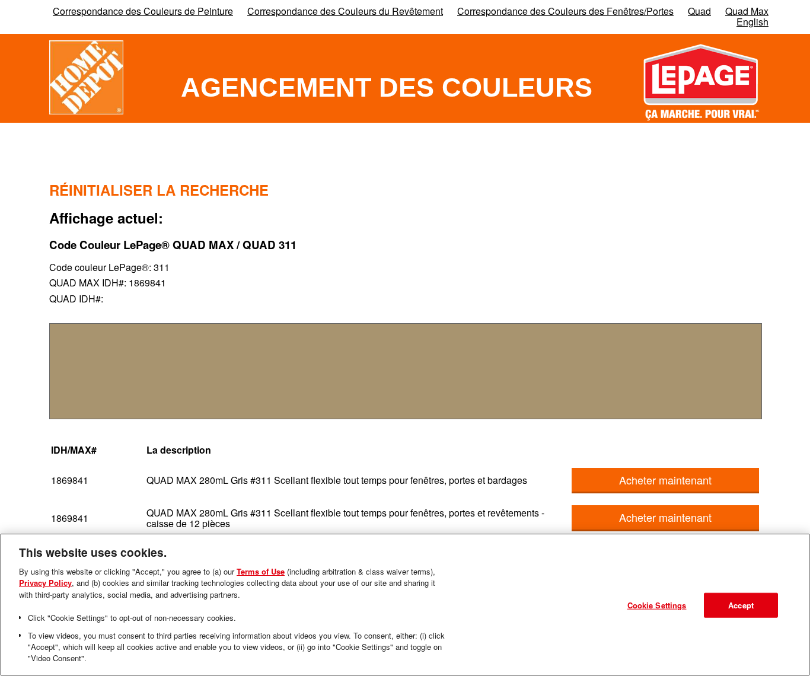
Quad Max (746, 11)
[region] (405, 604)
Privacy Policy (45, 582)
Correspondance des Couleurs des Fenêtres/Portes (565, 11)
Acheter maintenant (665, 479)
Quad (699, 11)
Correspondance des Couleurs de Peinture (143, 11)
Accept (741, 605)
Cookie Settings (657, 605)
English (752, 21)
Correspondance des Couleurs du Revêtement (345, 11)
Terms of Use (261, 571)
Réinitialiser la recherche (159, 190)
